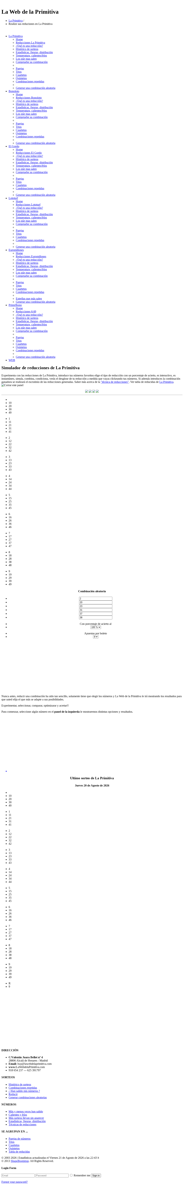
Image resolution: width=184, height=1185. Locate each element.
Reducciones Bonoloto (29, 97)
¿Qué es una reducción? (29, 45)
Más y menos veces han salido (26, 1111)
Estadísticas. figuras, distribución (34, 52)
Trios (19, 71)
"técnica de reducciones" (115, 381)
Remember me (82, 1175)
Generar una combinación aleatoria (35, 87)
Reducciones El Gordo (29, 152)
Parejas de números (20, 1138)
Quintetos (21, 78)
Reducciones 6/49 (26, 311)
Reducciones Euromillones (31, 256)
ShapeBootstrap (20, 1160)
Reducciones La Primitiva (30, 42)
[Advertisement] (31, 666)
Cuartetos (21, 75)
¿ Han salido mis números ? (24, 1090)
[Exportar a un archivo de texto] (86, 391)
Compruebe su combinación (32, 62)
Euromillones (16, 249)
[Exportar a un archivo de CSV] (90, 391)
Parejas (20, 68)
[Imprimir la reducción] (97, 391)
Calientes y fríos (18, 1114)
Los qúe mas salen (26, 58)
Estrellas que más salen (29, 298)
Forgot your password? (14, 1181)
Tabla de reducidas (19, 1151)
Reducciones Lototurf (28, 204)
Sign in (96, 1175)
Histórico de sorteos (27, 49)
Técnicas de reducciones (22, 1124)
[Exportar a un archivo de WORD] (93, 391)
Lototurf (13, 198)
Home (19, 39)
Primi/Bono (15, 305)
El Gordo (14, 146)
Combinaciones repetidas (30, 81)
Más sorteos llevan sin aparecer (26, 1117)
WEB (12, 360)
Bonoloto (14, 91)
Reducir (13, 1094)
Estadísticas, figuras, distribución (27, 1121)
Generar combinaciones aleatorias (28, 1097)
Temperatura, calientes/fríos (31, 55)
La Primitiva (16, 20)
